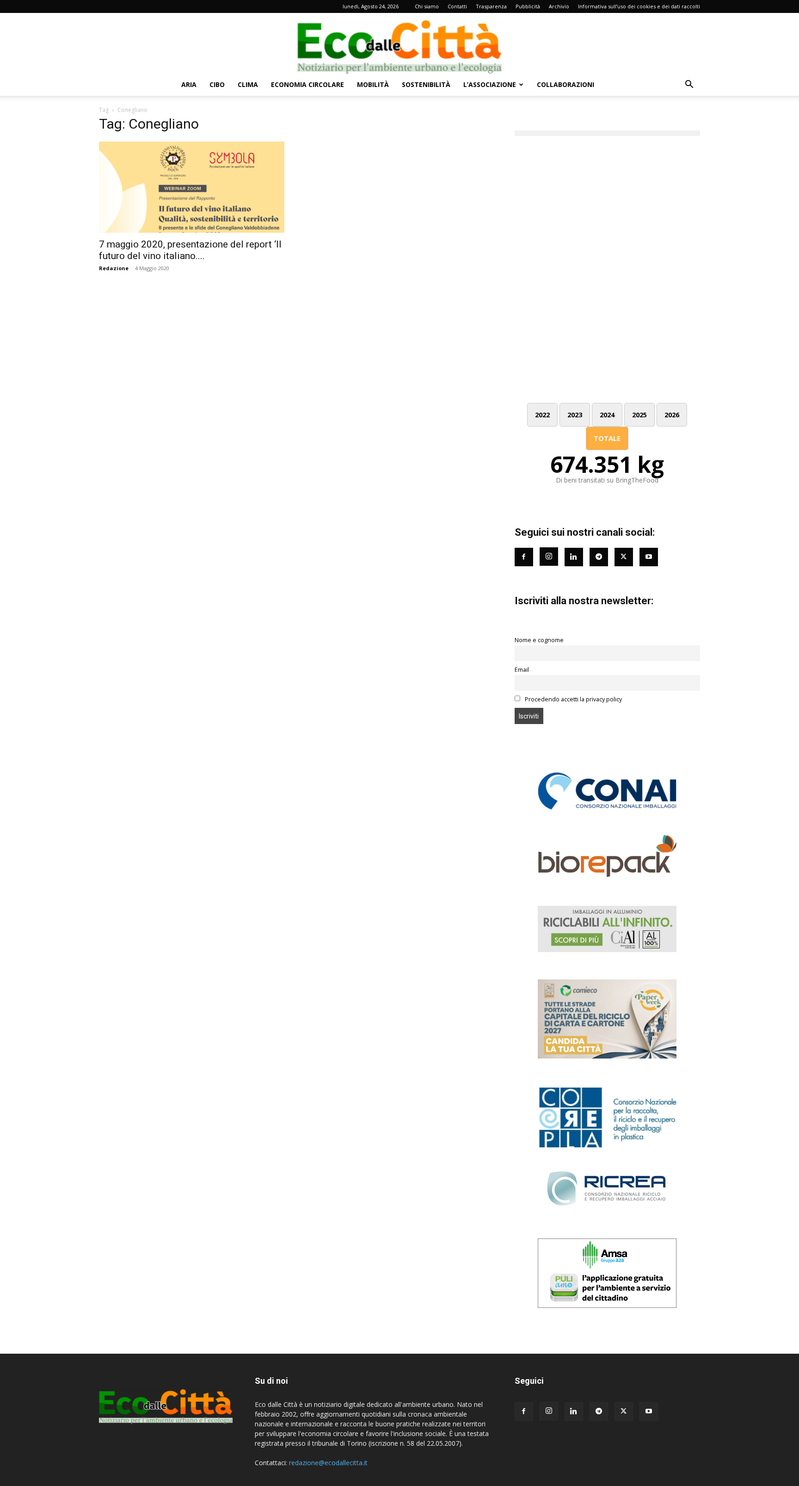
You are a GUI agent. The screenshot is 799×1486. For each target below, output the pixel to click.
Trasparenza (491, 6)
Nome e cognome (539, 640)
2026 (671, 414)
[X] (624, 1411)
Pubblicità (528, 6)
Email (522, 670)
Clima (248, 84)
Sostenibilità (426, 84)
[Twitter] (624, 557)
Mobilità (373, 84)
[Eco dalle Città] (399, 43)
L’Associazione (489, 84)
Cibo (217, 84)
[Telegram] (599, 557)
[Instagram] (549, 556)
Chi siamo (427, 6)
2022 (542, 414)
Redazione (114, 268)
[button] (689, 85)
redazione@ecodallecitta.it (328, 1462)
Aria (189, 84)
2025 (639, 414)
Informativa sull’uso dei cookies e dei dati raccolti (639, 6)
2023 (574, 414)
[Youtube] (648, 557)
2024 (607, 414)
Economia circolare (307, 84)
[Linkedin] (574, 557)
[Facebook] (524, 557)
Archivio (559, 6)
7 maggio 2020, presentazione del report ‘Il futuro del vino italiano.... (190, 250)
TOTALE (607, 438)
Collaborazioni (565, 84)
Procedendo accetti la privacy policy (572, 699)
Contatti (457, 6)
